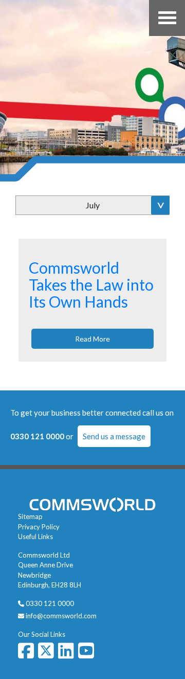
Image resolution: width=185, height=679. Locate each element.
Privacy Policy (39, 527)
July (93, 205)
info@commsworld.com (61, 616)
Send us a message (114, 436)
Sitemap (30, 516)
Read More (92, 338)
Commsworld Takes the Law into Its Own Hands (91, 284)
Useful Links (35, 536)
